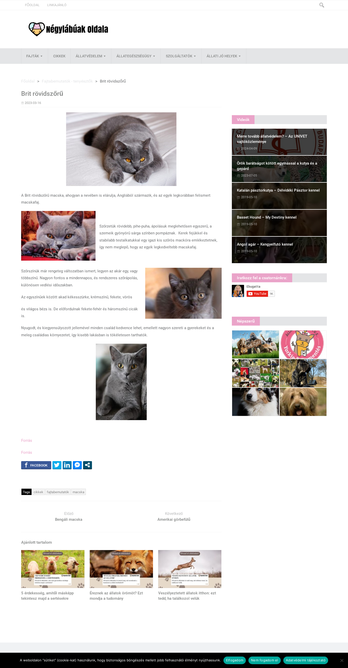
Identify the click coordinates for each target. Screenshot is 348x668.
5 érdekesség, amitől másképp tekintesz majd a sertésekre (47, 596)
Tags (26, 492)
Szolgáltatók (179, 56)
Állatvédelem (89, 56)
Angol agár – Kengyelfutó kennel (265, 244)
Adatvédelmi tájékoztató (306, 660)
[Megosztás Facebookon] (36, 465)
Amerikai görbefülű (173, 519)
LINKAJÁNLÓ (56, 5)
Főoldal (32, 5)
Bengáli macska (68, 519)
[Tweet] (56, 465)
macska (78, 492)
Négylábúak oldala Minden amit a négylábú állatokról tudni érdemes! (68, 29)
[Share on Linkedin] (67, 465)
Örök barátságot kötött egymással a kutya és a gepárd (277, 166)
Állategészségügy (134, 56)
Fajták (32, 56)
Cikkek (59, 56)
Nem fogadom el (264, 660)
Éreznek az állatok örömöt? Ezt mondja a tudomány (116, 596)
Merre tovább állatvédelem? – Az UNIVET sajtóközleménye (272, 139)
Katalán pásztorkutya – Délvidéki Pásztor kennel (278, 190)
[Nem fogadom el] (341, 660)
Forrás (26, 440)
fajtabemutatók (58, 492)
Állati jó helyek (222, 56)
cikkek (38, 492)
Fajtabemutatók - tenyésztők (67, 81)
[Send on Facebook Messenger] (77, 465)
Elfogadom (234, 660)
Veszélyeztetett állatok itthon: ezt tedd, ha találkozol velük (187, 596)
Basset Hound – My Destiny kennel (267, 217)
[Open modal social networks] (87, 465)
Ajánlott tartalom (36, 542)
